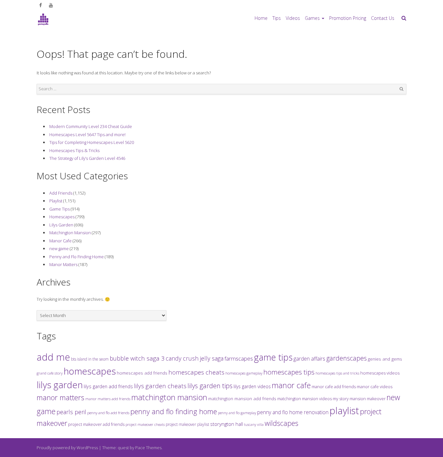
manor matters (60, 397)
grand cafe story (50, 373)
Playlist (55, 201)
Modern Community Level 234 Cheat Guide (90, 126)
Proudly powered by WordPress (67, 448)
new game (59, 248)
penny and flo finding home (173, 411)
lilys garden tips (210, 385)
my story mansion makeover (359, 398)
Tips (276, 18)
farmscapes (238, 358)
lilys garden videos (252, 386)
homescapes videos (380, 373)
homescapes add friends (142, 373)
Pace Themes (148, 448)
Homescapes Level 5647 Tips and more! (87, 134)
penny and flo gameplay (237, 412)
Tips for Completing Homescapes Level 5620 (91, 142)
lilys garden (60, 384)
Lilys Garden (61, 225)
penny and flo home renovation (293, 412)
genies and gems (385, 359)
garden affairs (309, 358)
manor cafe (291, 385)
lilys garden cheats (160, 386)
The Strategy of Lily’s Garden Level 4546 (87, 158)
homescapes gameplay (243, 373)
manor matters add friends (107, 398)
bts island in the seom (90, 359)
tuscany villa (254, 424)
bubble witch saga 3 (137, 358)
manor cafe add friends (334, 386)
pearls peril (71, 412)
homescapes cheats (196, 372)
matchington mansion (169, 397)
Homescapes (62, 217)
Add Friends (60, 193)
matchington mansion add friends (242, 398)
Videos (293, 18)
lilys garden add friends (108, 386)
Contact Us (382, 18)
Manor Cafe (60, 241)
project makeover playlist (187, 424)
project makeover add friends (96, 424)
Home (261, 18)
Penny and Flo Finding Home (76, 257)
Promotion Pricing (347, 18)
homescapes (90, 371)
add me (53, 356)
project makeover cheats (145, 424)
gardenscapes (346, 358)
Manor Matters (63, 264)
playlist (344, 410)
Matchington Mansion (70, 232)
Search (401, 89)
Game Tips (59, 209)
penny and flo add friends (108, 412)
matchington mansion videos (304, 398)
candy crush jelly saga (194, 358)
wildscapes (281, 423)
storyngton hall (226, 424)
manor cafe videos (374, 386)
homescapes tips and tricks (337, 373)
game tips (273, 357)
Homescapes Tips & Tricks (74, 150)
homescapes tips (289, 371)
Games (312, 18)
